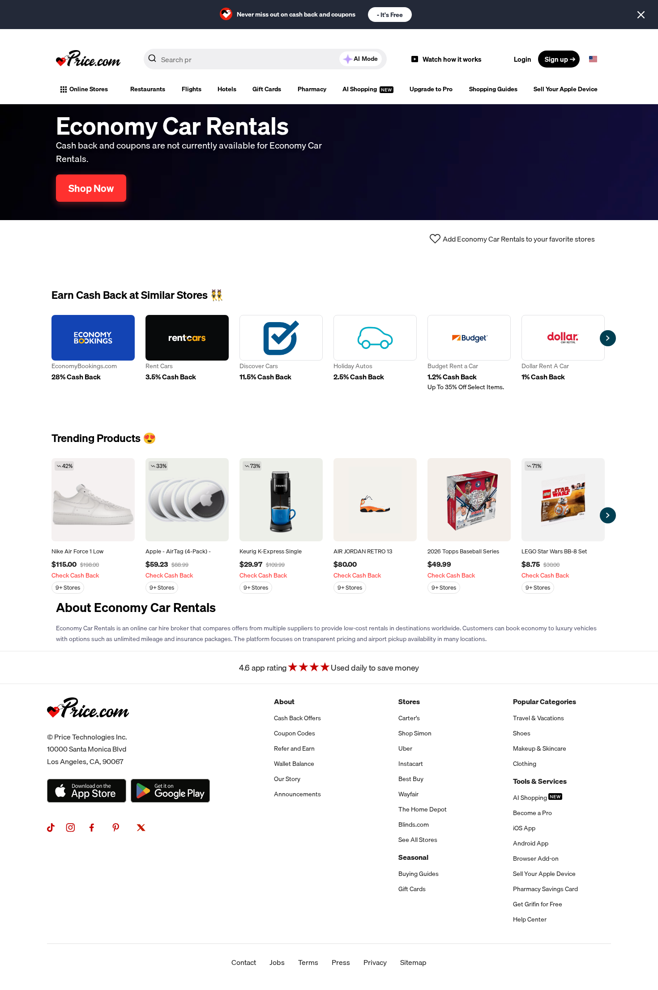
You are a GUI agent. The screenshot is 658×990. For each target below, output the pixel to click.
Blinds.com (413, 824)
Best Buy (410, 779)
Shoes (521, 733)
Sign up (556, 59)
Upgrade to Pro (431, 89)
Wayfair (408, 794)
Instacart (410, 764)
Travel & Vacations (538, 718)
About (284, 701)
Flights (191, 89)
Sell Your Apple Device (566, 89)
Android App (530, 843)
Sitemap (413, 962)
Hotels (227, 89)
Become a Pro (532, 813)
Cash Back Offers (297, 718)
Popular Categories (544, 701)
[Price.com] (88, 727)
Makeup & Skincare (539, 748)
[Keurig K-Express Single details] (281, 499)
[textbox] (593, 59)
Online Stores (88, 89)
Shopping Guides (493, 89)
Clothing (524, 764)
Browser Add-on (536, 858)
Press (341, 962)
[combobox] (265, 59)
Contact (243, 962)
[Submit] (152, 60)
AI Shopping (360, 89)
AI (366, 59)
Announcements (297, 794)
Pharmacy (312, 89)
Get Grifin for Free (537, 904)
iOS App (524, 828)
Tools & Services (540, 781)
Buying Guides (418, 874)
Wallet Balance (294, 764)
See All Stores (417, 840)
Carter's (409, 718)
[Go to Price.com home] (88, 59)
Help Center (530, 919)
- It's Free (390, 15)
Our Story (287, 779)
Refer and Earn (294, 748)
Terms (308, 962)
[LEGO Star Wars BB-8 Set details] (563, 499)
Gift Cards (266, 89)
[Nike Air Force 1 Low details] (93, 499)
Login (522, 59)
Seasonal (413, 857)
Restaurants (147, 89)
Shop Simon (415, 733)
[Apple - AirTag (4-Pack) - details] (187, 499)
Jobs (277, 962)
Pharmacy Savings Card (545, 889)
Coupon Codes (294, 733)
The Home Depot (422, 809)
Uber (405, 748)
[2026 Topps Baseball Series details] (469, 499)
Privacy (375, 962)
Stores (409, 701)
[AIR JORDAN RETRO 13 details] (375, 499)
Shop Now (91, 188)
